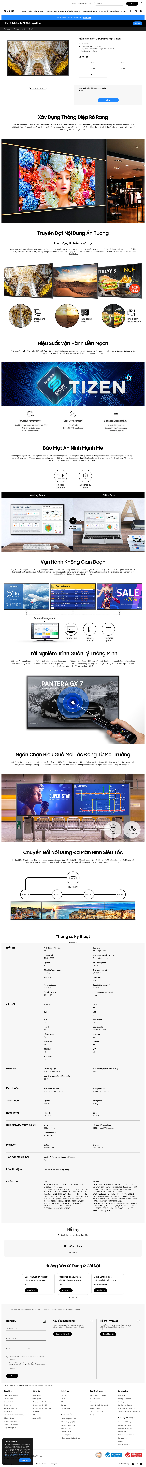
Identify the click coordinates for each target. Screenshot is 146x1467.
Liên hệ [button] (137, 23)
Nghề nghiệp (122, 1432)
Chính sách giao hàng (96, 1412)
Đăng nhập (93, 1402)
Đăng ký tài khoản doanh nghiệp (100, 1405)
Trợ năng (121, 1402)
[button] (131, 11)
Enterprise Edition (9, 1402)
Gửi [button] (12, 1376)
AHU (33, 1415)
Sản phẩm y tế (65, 1435)
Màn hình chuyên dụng (11, 1408)
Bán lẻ (63, 1399)
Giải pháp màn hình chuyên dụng (42, 1402)
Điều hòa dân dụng (9, 1418)
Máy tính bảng (8, 1399)
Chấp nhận (25, 1460)
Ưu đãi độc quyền (95, 1399)
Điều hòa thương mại (10, 1421)
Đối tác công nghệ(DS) (68, 1422)
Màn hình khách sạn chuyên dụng (14, 1415)
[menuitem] (24, 11)
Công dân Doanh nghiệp (125, 1408)
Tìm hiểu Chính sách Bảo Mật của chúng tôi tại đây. (16, 1455)
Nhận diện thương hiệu (125, 1428)
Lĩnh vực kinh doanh (124, 1425)
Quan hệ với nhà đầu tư (125, 1435)
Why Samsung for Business (98, 1395)
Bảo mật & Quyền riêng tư (126, 1399)
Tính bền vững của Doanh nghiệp (128, 1412)
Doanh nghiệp (65, 1408)
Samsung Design (123, 1445)
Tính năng (7, 29)
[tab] (30, 88)
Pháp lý (38, 1464)
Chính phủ (64, 1405)
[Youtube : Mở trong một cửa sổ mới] (141, 1464)
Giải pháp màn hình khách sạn (41, 1408)
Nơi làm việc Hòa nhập (125, 1405)
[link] (136, 11)
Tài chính (64, 1402)
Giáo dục (63, 1395)
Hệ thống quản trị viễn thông (70, 1438)
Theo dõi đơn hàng (95, 1408)
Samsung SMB (36, 1418)
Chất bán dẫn (65, 1432)
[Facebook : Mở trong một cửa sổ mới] (133, 1464)
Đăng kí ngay (87, 17)
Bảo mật (44, 1464)
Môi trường (121, 1395)
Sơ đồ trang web (53, 1464)
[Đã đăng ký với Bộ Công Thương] (98, 1455)
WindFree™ (35, 1412)
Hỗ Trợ (92, 1415)
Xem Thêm (72, 1253)
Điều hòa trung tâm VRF (11, 1425)
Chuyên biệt (7, 1405)
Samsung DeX (36, 1399)
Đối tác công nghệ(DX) (68, 1419)
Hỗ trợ (31, 29)
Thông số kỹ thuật (19, 29)
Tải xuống (72, 942)
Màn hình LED (8, 1412)
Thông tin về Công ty (124, 1422)
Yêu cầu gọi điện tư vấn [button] (63, 1334)
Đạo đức (120, 1441)
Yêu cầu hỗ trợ (106, 1334)
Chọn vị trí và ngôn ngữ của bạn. (81, 4)
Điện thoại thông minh (11, 1395)
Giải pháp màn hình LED (39, 1405)
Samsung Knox (37, 1395)
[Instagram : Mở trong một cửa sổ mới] (137, 1464)
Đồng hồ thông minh (10, 1428)
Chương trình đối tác (67, 1425)
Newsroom (121, 1438)
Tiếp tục (132, 3)
